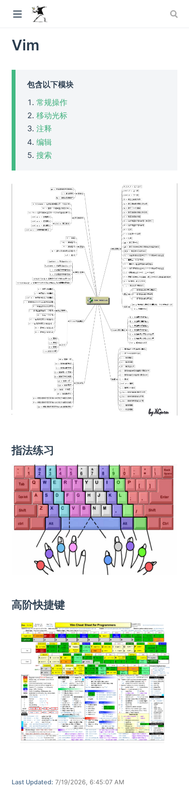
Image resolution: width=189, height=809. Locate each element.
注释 (44, 128)
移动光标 (51, 115)
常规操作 (51, 102)
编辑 (44, 142)
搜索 (44, 155)
